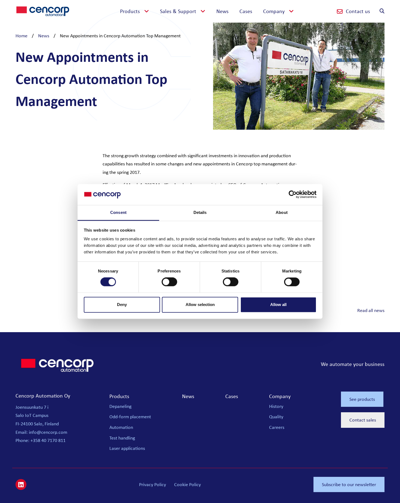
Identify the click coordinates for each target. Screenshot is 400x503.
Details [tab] (200, 212)
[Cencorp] (43, 10)
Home (21, 35)
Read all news (370, 310)
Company (280, 396)
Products (119, 396)
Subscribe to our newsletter (349, 484)
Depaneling (120, 406)
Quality (276, 416)
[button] (278, 11)
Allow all (278, 304)
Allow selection (200, 304)
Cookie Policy (187, 484)
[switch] (169, 282)
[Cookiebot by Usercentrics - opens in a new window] (292, 194)
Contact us (358, 11)
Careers (276, 427)
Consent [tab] (118, 212)
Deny (122, 304)
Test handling (122, 438)
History (276, 406)
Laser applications (127, 448)
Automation (121, 427)
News (222, 11)
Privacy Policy (152, 484)
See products (362, 399)
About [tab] (282, 212)
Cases (245, 11)
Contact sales (362, 420)
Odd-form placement (130, 416)
